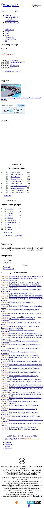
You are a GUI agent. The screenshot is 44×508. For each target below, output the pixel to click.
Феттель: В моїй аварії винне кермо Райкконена (26, 387)
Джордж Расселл (16, 179)
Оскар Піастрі (15, 177)
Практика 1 (14, 60)
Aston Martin (12, 222)
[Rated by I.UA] (24, 439)
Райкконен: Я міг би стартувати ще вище (23, 429)
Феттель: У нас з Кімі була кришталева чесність (25, 317)
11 (25, 436)
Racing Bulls (12, 220)
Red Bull (10, 213)
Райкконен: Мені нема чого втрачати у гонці (24, 282)
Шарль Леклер (16, 181)
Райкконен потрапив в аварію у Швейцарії (24, 284)
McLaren (11, 209)
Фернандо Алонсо (17, 192)
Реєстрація (6, 267)
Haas (9, 224)
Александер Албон (17, 188)
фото (18, 71)
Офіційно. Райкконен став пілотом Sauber (23, 355)
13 (29, 436)
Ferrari (10, 215)
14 (31, 436)
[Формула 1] (10, 5)
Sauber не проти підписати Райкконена (23, 427)
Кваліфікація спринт (17, 62)
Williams (10, 218)
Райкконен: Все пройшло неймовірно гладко (24, 333)
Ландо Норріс (15, 172)
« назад (9, 436)
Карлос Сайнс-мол (17, 190)
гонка (11, 67)
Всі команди (8, 232)
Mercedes (11, 211)
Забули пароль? (8, 269)
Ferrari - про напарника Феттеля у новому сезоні (26, 385)
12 (27, 436)
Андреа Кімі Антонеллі (19, 186)
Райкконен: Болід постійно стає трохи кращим (25, 295)
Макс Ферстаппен (17, 174)
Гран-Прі (18, 235)
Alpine (10, 229)
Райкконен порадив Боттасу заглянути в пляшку (26, 297)
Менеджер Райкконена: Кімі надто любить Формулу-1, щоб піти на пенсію (20, 327)
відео (13, 71)
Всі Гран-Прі (6, 71)
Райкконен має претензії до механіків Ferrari (24, 392)
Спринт (12, 64)
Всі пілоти (7, 196)
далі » (35, 436)
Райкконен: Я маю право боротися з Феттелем (25, 379)
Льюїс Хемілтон (16, 183)
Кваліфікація (14, 66)
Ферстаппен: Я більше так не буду (21, 293)
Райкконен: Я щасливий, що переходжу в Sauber (26, 276)
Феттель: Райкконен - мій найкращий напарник (26, 335)
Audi (9, 227)
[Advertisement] (22, 142)
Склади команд (9, 235)
